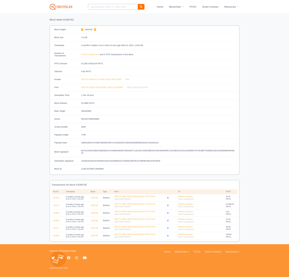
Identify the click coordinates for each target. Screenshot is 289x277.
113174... (57, 205)
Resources (230, 6)
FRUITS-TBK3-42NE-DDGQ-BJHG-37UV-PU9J (134, 196)
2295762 (94, 198)
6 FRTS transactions (90, 54)
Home (160, 6)
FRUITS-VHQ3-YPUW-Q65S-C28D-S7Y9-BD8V (102, 87)
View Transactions (186, 199)
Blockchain (175, 6)
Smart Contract (210, 6)
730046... (57, 236)
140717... (57, 228)
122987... (57, 213)
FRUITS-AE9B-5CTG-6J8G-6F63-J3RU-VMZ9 (101, 79)
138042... (57, 220)
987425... (57, 198)
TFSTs (192, 6)
